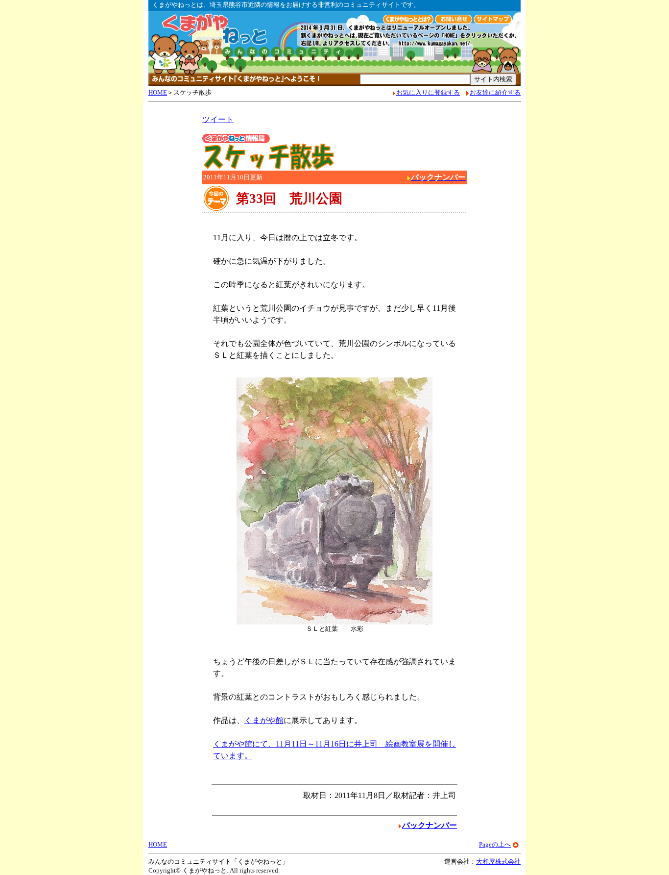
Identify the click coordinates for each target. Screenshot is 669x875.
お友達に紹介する (495, 92)
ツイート (218, 119)
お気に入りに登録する (428, 92)
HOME (157, 92)
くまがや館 (264, 720)
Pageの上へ (495, 844)
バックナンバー (429, 825)
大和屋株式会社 (498, 861)
